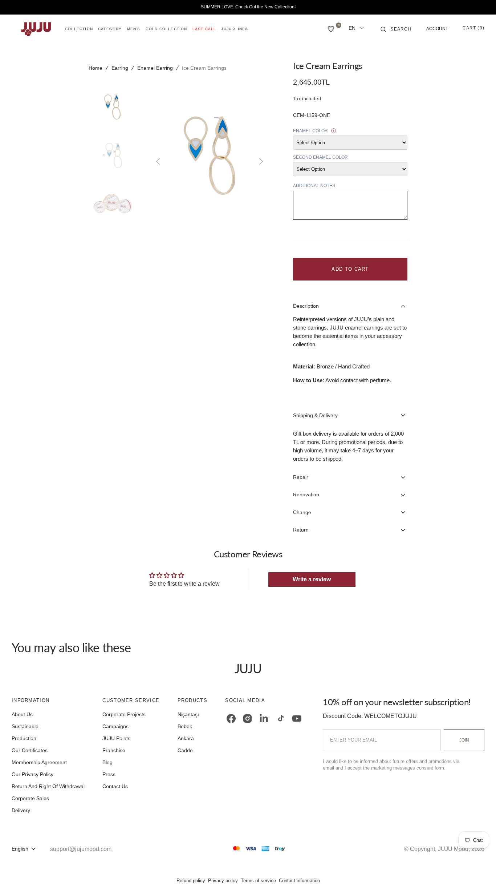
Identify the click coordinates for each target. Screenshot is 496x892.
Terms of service (258, 880)
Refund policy (190, 880)
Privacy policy (223, 880)
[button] (396, 29)
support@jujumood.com (80, 849)
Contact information (299, 880)
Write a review (312, 579)
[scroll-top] (479, 875)
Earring (119, 68)
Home (95, 68)
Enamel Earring (155, 68)
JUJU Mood (453, 849)
